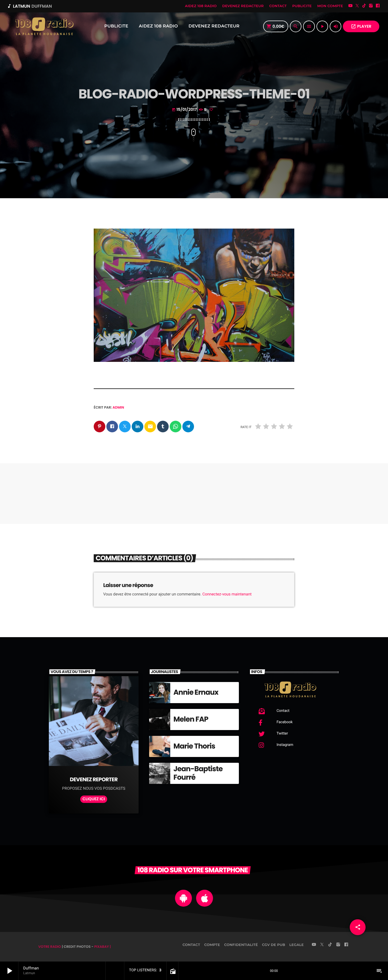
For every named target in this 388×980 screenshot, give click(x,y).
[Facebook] (378, 6)
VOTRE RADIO (49, 946)
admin (118, 407)
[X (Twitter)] (357, 6)
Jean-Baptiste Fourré (198, 773)
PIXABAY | (102, 946)
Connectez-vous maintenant (227, 594)
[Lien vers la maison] (44, 26)
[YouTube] (350, 6)
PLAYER (361, 26)
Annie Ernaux (195, 692)
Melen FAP (190, 719)
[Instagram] (371, 6)
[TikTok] (364, 6)
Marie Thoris (194, 746)
